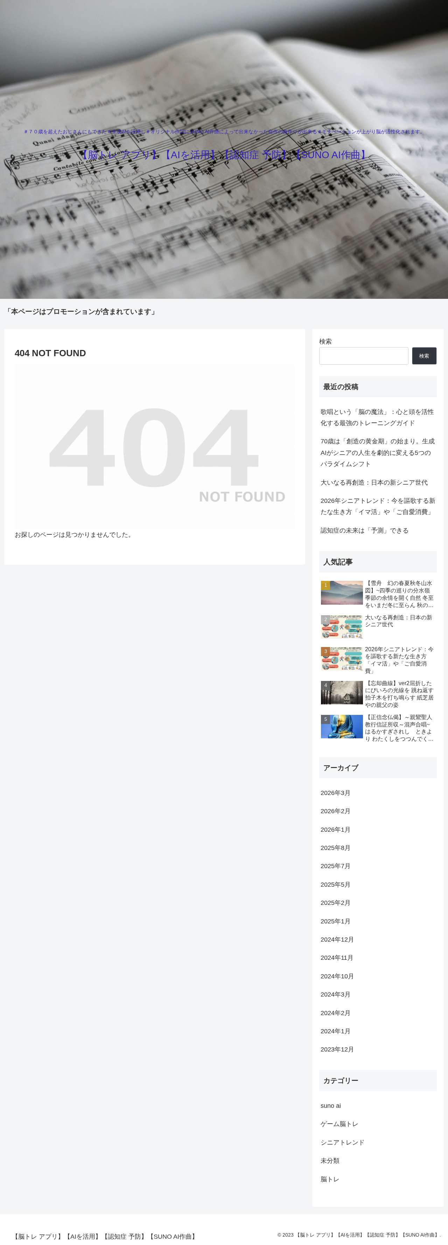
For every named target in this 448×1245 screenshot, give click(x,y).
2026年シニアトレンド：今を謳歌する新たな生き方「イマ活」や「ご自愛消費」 (378, 506)
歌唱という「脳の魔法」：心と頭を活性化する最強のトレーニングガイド (377, 417)
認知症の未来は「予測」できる (365, 530)
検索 (325, 341)
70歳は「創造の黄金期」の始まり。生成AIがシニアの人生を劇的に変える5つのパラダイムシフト (378, 452)
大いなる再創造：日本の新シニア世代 (374, 482)
